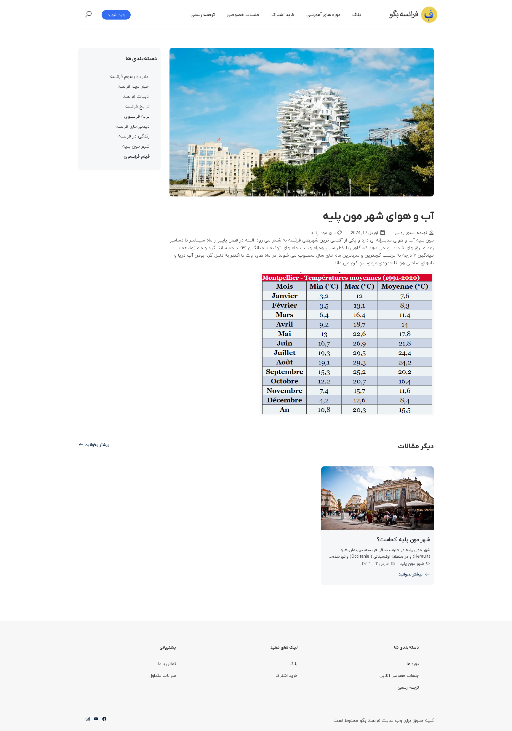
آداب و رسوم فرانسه (130, 77)
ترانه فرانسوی (137, 116)
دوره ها (413, 663)
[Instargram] (88, 720)
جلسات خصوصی (243, 15)
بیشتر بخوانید (97, 445)
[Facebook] (104, 720)
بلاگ (356, 15)
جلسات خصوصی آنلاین (399, 675)
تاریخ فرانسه (137, 107)
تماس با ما (167, 663)
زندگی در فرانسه (134, 136)
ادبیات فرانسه (136, 96)
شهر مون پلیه (323, 232)
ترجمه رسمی (203, 15)
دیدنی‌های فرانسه (133, 126)
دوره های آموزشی (323, 15)
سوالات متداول (162, 675)
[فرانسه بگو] (412, 14)
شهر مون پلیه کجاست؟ (403, 539)
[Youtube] (96, 720)
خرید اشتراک (283, 15)
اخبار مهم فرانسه (134, 86)
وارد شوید (116, 14)
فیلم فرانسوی (137, 156)
